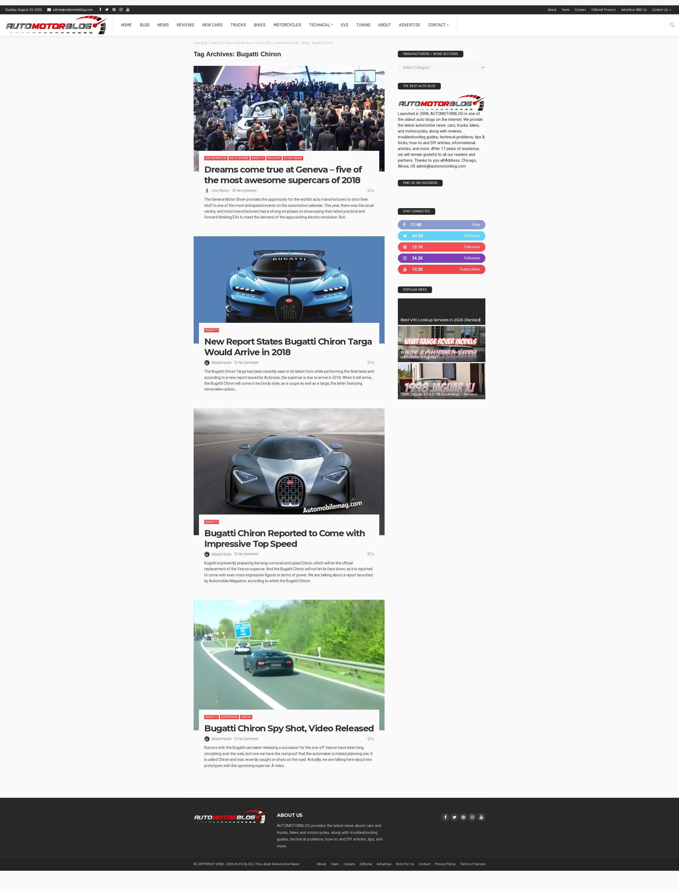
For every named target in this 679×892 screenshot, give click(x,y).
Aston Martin (216, 158)
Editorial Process (603, 9)
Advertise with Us (634, 9)
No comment (246, 190)
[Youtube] (441, 269)
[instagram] (441, 258)
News (163, 25)
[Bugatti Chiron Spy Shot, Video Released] (289, 665)
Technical (319, 25)
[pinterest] (441, 247)
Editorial (366, 864)
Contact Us (660, 9)
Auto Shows (239, 158)
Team (565, 9)
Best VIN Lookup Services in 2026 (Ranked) (441, 320)
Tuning (363, 25)
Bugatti (258, 158)
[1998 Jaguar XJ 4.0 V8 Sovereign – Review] (441, 381)
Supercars (229, 717)
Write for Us (405, 864)
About (552, 9)
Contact (437, 25)
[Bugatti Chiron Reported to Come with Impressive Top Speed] (289, 471)
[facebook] (441, 224)
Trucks (238, 25)
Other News (293, 158)
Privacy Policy (445, 864)
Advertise (409, 25)
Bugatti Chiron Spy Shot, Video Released (289, 728)
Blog (144, 25)
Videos (246, 717)
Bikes (259, 25)
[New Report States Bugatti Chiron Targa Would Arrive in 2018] (289, 290)
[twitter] (441, 236)
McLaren (274, 158)
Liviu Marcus (220, 190)
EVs (344, 25)
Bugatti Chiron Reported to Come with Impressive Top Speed (284, 538)
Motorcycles (287, 25)
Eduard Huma (221, 363)
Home (126, 25)
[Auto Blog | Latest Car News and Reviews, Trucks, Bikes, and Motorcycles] (230, 816)
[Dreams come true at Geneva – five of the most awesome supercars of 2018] (289, 118)
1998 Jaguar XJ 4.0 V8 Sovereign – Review (439, 394)
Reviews (185, 25)
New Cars (212, 25)
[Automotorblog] (56, 25)
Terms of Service (472, 864)
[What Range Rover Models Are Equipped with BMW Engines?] (441, 344)
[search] (672, 25)
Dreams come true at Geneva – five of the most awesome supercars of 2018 (283, 174)
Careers (580, 9)
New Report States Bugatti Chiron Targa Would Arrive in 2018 (288, 346)
